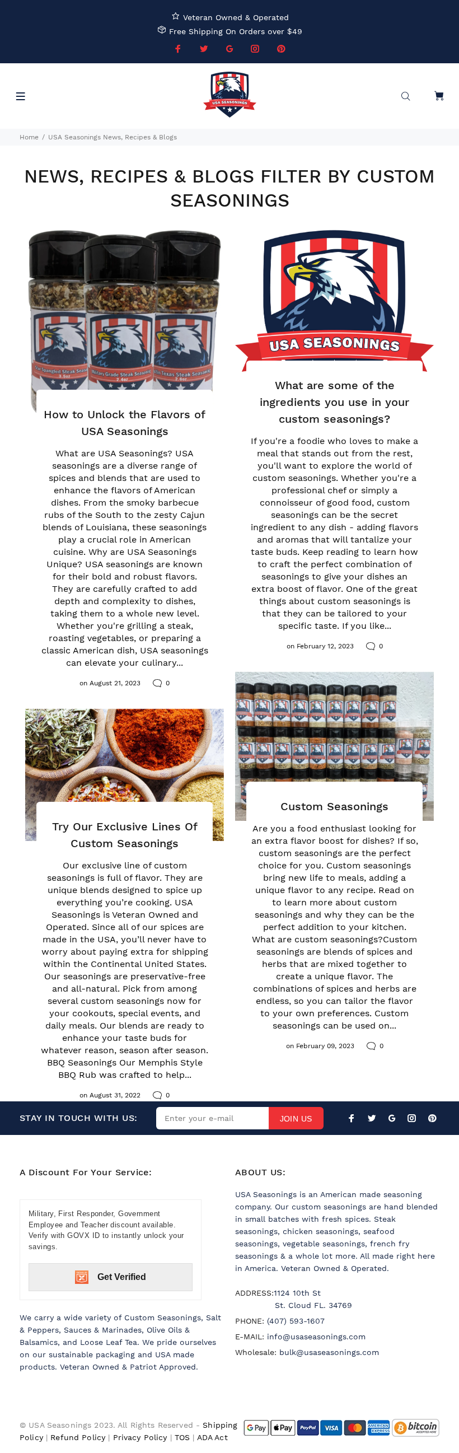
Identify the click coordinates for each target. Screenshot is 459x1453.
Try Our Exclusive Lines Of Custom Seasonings (125, 835)
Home (29, 137)
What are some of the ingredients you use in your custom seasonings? (334, 402)
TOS (182, 1437)
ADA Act (212, 1437)
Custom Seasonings (334, 806)
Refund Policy (77, 1437)
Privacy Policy (140, 1437)
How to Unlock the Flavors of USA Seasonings (124, 423)
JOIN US (296, 1118)
